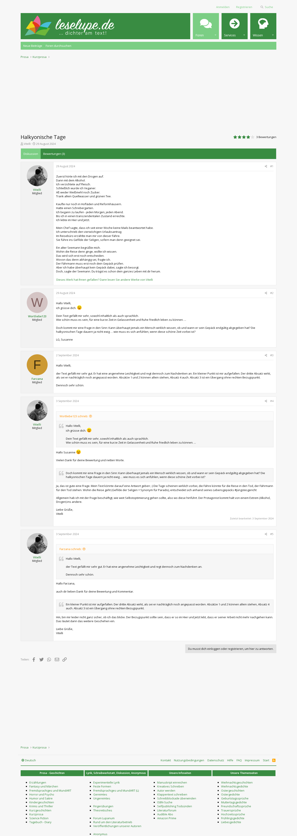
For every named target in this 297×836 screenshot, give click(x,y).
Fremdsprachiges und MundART (50, 790)
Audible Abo (165, 814)
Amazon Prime (166, 818)
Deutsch (30, 760)
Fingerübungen (103, 806)
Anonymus (100, 834)
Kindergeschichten (41, 802)
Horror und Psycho (41, 794)
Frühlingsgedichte (232, 818)
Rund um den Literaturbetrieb (112, 822)
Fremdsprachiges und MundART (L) (116, 790)
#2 (272, 293)
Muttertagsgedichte (234, 802)
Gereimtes (100, 794)
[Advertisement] (148, 94)
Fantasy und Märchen (43, 786)
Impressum (252, 760)
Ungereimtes (101, 798)
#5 (272, 534)
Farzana (37, 379)
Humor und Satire (41, 798)
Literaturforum (166, 810)
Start (266, 760)
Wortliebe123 (37, 316)
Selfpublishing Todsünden (174, 806)
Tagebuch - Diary (40, 822)
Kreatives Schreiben (170, 786)
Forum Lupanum (104, 818)
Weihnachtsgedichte (234, 786)
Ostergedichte (230, 794)
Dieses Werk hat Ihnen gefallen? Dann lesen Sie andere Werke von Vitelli (104, 280)
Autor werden (166, 790)
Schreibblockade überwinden (176, 798)
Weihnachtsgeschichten (237, 782)
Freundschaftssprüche (236, 806)
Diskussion (30, 154)
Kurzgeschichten (40, 810)
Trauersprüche (231, 810)
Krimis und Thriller (41, 806)
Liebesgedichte (231, 822)
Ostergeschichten (232, 790)
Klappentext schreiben (172, 794)
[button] (206, 26)
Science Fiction (38, 818)
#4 (272, 401)
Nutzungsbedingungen (189, 760)
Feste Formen (102, 786)
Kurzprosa (36, 814)
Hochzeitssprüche (233, 814)
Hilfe (230, 760)
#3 (272, 355)
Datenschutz (215, 760)
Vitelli (27, 144)
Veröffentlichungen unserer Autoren (117, 826)
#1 (272, 166)
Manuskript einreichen (172, 782)
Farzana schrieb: (71, 549)
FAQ (239, 760)
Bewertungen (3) (54, 154)
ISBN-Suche (164, 802)
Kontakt (166, 760)
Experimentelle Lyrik (106, 782)
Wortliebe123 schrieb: (74, 416)
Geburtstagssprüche (235, 798)
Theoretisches (102, 810)
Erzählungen (37, 782)
